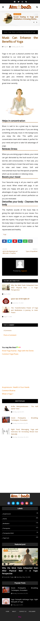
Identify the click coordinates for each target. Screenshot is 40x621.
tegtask (6, 47)
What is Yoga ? (7, 394)
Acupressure (20, 513)
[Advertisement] (17, 372)
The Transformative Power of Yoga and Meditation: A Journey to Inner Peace (24, 310)
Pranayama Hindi (20, 532)
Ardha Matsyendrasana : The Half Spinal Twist (24, 407)
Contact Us (22, 611)
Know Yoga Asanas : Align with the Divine (18, 351)
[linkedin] (31, 503)
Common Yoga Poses (10, 354)
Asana (20, 518)
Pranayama (20, 528)
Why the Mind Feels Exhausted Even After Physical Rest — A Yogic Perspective (24, 287)
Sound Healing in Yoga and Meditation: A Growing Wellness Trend (26, 18)
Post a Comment (10, 335)
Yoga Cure (20, 537)
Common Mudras (8, 390)
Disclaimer (32, 611)
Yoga (9, 32)
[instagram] (22, 1)
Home (5, 32)
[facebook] (14, 1)
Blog (19, 617)
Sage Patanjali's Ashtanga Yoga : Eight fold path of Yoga (24, 600)
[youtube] (26, 503)
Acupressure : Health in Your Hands (15, 387)
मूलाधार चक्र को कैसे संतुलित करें (20, 299)
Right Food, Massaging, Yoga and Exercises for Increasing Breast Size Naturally (24, 431)
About (14, 611)
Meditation (20, 523)
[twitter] (18, 1)
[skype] (26, 1)
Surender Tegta (9, 577)
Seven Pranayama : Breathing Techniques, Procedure (24, 419)
